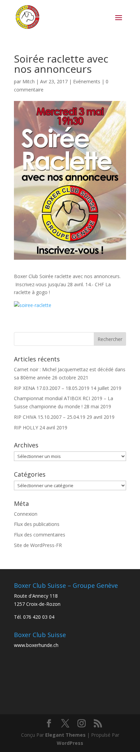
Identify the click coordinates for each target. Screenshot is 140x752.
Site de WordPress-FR (38, 545)
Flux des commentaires (39, 534)
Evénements (86, 81)
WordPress (70, 743)
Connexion (25, 514)
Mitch (28, 81)
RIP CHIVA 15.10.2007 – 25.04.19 (49, 417)
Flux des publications (36, 524)
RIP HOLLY (26, 427)
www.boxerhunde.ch (36, 645)
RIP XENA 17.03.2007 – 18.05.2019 (51, 388)
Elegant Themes (65, 735)
